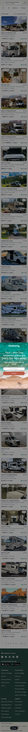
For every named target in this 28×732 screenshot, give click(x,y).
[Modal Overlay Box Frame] (14, 366)
